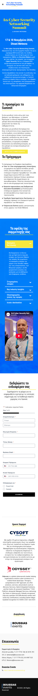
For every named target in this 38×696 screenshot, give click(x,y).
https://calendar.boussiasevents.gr (14, 670)
